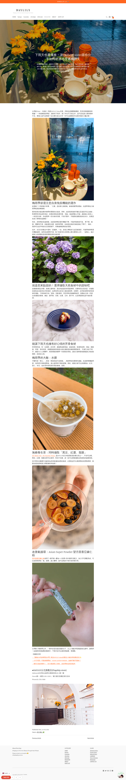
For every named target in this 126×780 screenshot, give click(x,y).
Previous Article (36, 738)
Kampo (20, 17)
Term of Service (94, 758)
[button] (6, 773)
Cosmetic (26, 17)
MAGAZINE (47, 17)
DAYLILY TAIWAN (23, 774)
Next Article (90, 738)
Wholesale (92, 759)
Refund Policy (93, 754)
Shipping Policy (94, 750)
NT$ (6, 777)
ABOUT (54, 17)
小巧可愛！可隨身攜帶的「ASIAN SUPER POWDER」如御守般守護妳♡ (56, 660)
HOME (14, 17)
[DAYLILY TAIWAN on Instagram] (110, 770)
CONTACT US (93, 761)
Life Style (33, 17)
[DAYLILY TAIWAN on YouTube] (112, 770)
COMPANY (92, 756)
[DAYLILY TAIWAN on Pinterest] (108, 770)
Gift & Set (40, 17)
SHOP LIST (61, 17)
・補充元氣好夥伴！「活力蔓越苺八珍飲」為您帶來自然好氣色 (53, 664)
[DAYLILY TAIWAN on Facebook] (103, 770)
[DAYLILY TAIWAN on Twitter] (105, 770)
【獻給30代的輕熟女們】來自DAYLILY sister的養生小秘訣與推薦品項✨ (56, 657)
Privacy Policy (93, 752)
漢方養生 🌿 (40, 732)
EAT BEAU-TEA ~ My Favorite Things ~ (44, 456)
